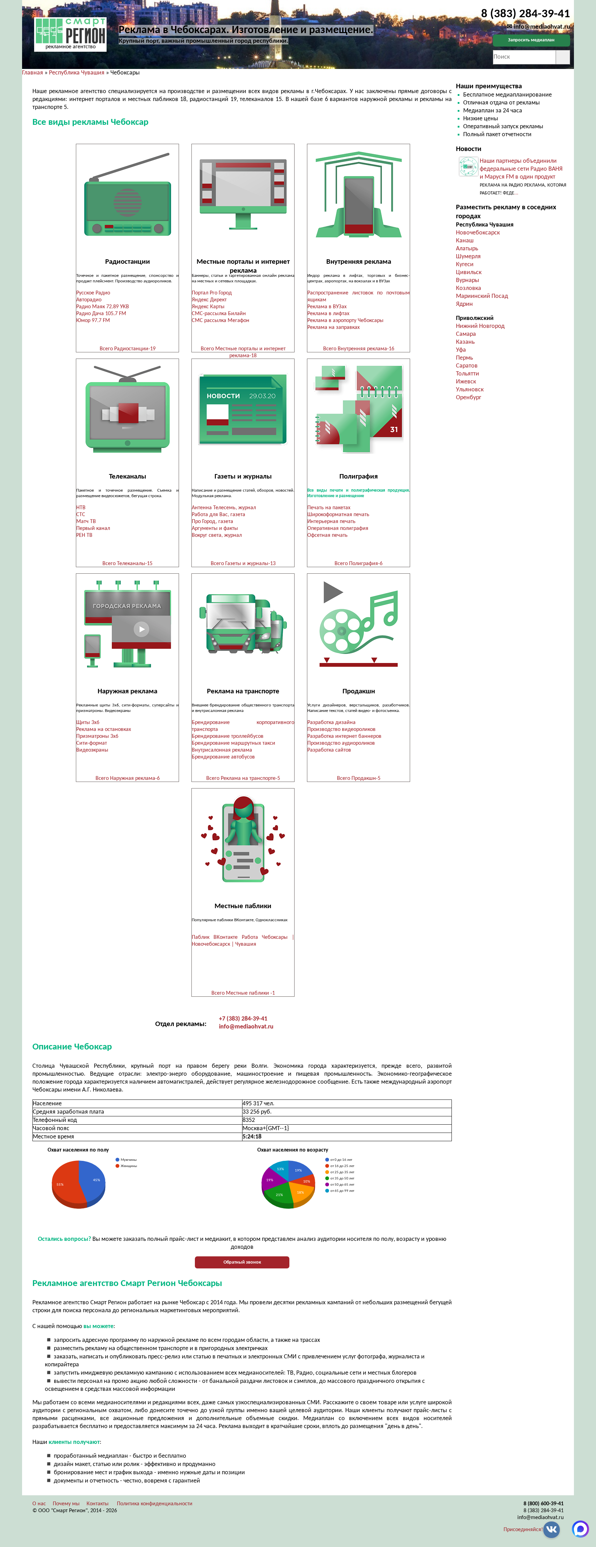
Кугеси (465, 264)
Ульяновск (470, 389)
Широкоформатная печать (338, 515)
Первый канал (93, 528)
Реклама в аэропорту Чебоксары (345, 320)
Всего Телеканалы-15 (127, 563)
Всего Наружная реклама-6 (128, 778)
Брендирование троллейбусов (228, 736)
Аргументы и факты (215, 528)
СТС (80, 515)
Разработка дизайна (331, 722)
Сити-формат (91, 743)
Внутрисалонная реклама (222, 750)
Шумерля (468, 256)
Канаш (465, 241)
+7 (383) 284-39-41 (243, 1019)
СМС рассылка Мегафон (220, 320)
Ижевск (466, 382)
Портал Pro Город (212, 293)
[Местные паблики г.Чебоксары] (243, 839)
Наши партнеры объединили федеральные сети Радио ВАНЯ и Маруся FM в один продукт (521, 169)
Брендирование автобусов (223, 757)
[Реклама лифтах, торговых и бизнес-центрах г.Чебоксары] (358, 194)
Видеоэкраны (92, 750)
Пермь (464, 358)
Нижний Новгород (480, 326)
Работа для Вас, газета (218, 515)
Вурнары (467, 280)
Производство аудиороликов (341, 743)
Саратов (467, 366)
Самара (466, 334)
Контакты (98, 1504)
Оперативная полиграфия (337, 528)
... (516, 193)
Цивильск (468, 272)
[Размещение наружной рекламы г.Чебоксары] (127, 624)
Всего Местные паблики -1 (243, 993)
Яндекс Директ (209, 300)
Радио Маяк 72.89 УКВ (102, 307)
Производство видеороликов (341, 729)
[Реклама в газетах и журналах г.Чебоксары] (243, 409)
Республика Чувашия (77, 73)
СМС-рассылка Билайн (219, 314)
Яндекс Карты (208, 307)
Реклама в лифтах (328, 314)
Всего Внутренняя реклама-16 (358, 349)
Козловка (468, 288)
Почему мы (66, 1504)
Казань (465, 342)
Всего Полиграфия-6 (359, 563)
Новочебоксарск (478, 233)
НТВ (81, 508)
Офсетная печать (327, 535)
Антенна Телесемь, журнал (224, 508)
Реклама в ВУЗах (327, 307)
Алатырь (467, 248)
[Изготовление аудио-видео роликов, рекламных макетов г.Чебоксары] (358, 624)
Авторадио (88, 300)
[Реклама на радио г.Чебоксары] (127, 194)
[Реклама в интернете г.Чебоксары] (243, 194)
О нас (39, 1504)
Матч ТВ (86, 521)
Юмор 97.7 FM (93, 320)
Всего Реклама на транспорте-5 (243, 778)
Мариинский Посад (482, 296)
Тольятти (467, 374)
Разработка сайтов (329, 750)
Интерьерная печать (331, 521)
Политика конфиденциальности (154, 1504)
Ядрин (464, 304)
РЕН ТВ (84, 535)
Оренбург (468, 397)
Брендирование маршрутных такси (233, 743)
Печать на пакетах (328, 508)
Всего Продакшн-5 (358, 778)
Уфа (461, 350)
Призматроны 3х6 (97, 736)
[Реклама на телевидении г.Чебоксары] (127, 409)
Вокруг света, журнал (217, 535)
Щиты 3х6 (87, 722)
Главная (32, 73)
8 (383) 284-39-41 (544, 1511)
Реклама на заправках (333, 327)
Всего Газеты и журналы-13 (243, 563)
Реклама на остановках (103, 729)
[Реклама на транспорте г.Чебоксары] (243, 624)
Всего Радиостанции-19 (128, 349)
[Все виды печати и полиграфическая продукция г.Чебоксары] (358, 409)
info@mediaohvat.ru (246, 1027)
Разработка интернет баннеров (344, 736)
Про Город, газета (212, 521)
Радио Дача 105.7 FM (101, 314)
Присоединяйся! (523, 1530)
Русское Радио (93, 293)
